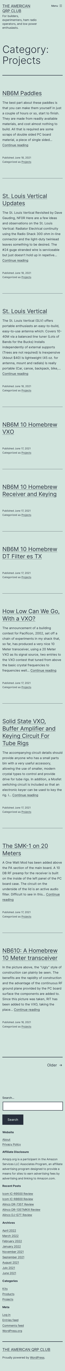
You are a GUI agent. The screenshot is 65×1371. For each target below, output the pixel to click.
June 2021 (9, 1273)
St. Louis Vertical (24, 311)
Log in (6, 1314)
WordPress (37, 1357)
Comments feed (13, 1325)
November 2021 (13, 1251)
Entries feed (10, 1320)
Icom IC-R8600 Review (17, 1199)
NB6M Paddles (22, 93)
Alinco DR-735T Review (18, 1204)
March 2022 (10, 1235)
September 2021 (13, 1257)
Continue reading (15, 145)
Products (8, 1294)
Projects (26, 161)
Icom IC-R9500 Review (17, 1193)
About (6, 1139)
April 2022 (9, 1230)
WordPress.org (12, 1330)
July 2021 (8, 1267)
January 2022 (11, 1246)
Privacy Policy (11, 1144)
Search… (8, 1097)
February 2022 (12, 1241)
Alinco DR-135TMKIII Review (21, 1209)
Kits (5, 1288)
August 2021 (10, 1262)
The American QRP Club (26, 1349)
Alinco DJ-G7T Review (17, 1215)
